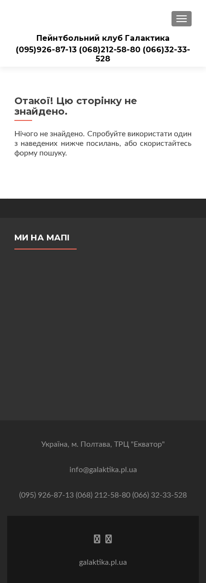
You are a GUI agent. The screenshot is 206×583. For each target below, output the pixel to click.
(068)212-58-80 (111, 49)
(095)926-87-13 (47, 49)
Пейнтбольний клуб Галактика (103, 38)
